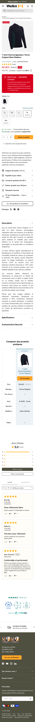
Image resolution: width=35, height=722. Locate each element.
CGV (14, 714)
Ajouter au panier (23, 137)
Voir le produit (24, 378)
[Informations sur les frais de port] (31, 70)
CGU (18, 714)
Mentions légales (6, 714)
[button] (32, 6)
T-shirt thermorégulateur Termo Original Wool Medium (16, 18)
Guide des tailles (27, 108)
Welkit (8, 711)
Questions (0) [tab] (25, 482)
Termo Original (6, 61)
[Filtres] (8, 488)
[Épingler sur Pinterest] (18, 209)
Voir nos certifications (11, 657)
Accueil (4, 16)
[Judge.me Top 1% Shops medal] (26, 605)
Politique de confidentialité (25, 715)
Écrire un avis (17, 469)
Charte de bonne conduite (9, 715)
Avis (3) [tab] (9, 482)
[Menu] (3, 6)
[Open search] (4, 488)
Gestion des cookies (7, 717)
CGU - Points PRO (26, 714)
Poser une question (17, 474)
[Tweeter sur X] (11, 209)
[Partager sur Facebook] (14, 209)
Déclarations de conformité (21, 717)
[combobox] (17, 11)
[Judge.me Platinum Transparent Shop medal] (8, 605)
